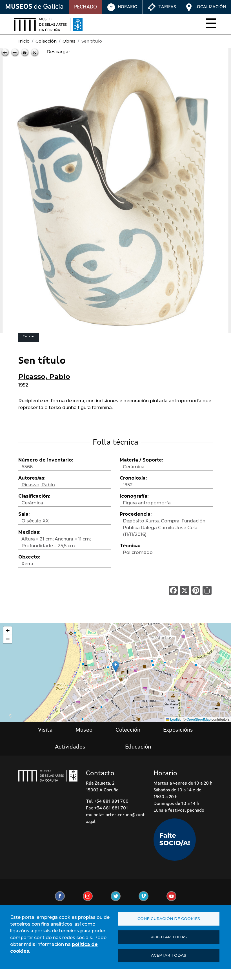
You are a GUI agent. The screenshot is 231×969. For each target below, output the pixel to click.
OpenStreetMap (198, 719)
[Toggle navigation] (209, 24)
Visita (45, 730)
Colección (46, 41)
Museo (83, 730)
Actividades (70, 747)
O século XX (35, 521)
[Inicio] (48, 24)
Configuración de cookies (168, 918)
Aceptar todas (168, 955)
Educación (138, 747)
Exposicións (178, 730)
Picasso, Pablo (44, 376)
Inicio (24, 41)
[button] (115, 666)
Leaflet (175, 719)
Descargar (58, 51)
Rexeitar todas (168, 937)
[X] (184, 590)
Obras (69, 41)
